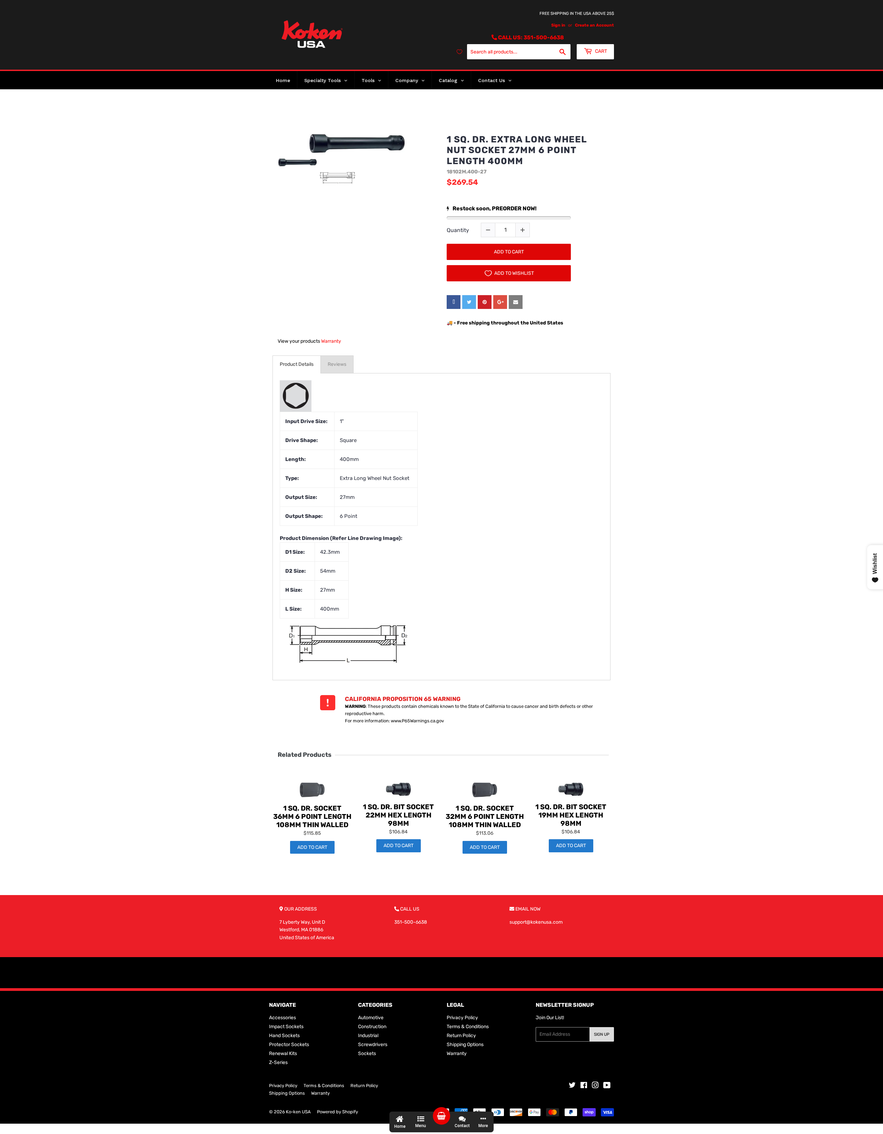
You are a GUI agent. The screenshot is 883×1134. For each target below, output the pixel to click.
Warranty (331, 341)
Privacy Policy (462, 1018)
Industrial (368, 1035)
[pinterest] (485, 302)
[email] (516, 302)
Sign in (558, 25)
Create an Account (594, 25)
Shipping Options (465, 1044)
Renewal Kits (283, 1053)
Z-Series (278, 1062)
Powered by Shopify (337, 1111)
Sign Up (601, 1034)
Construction (372, 1027)
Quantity (458, 230)
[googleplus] (500, 302)
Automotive (371, 1018)
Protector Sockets (289, 1044)
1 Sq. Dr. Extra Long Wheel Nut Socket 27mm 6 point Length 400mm (517, 150)
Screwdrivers (372, 1044)
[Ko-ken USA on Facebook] (583, 1086)
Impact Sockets (286, 1027)
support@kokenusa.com (536, 922)
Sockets (367, 1053)
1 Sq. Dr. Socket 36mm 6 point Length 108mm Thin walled (312, 816)
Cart (600, 51)
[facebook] (453, 302)
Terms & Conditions (468, 1027)
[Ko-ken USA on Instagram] (595, 1086)
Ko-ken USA (298, 1111)
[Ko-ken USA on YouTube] (607, 1086)
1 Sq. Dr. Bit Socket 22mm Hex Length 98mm (398, 815)
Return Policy (461, 1035)
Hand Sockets (284, 1035)
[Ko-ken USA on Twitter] (572, 1086)
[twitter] (469, 302)
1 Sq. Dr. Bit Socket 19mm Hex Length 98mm (570, 815)
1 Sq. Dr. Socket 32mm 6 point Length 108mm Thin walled (485, 816)
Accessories (282, 1018)
